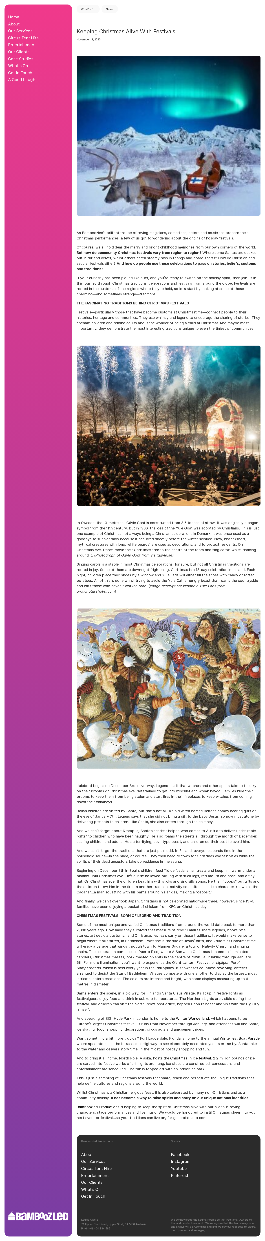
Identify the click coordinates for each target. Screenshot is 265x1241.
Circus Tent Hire (96, 1168)
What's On (18, 65)
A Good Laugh (21, 79)
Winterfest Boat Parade (240, 1038)
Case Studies (20, 58)
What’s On (91, 1189)
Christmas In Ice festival (190, 1058)
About (87, 1154)
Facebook (180, 1154)
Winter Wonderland (192, 1018)
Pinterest (179, 1175)
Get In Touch (93, 1196)
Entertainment (95, 1175)
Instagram (181, 1161)
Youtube (179, 1168)
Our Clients (92, 1182)
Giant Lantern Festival (190, 962)
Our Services (93, 1161)
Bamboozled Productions (98, 1107)
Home (13, 17)
